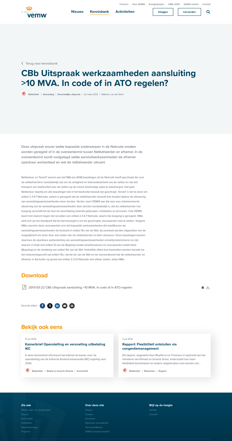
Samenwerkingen (29, 427)
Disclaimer (90, 418)
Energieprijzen (156, 4)
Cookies (89, 414)
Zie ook (26, 405)
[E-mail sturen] (64, 306)
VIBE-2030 (174, 4)
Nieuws (77, 11)
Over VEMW (138, 4)
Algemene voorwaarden (97, 423)
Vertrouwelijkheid (93, 427)
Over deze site (94, 405)
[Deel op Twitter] (50, 306)
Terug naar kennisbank (41, 63)
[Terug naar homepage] (37, 12)
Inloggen (163, 12)
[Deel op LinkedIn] (57, 306)
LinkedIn (153, 414)
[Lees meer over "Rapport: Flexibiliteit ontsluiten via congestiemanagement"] (165, 355)
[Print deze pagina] (72, 306)
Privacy (88, 410)
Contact (206, 4)
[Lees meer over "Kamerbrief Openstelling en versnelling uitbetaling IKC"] (67, 355)
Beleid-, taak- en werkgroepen (36, 410)
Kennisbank (99, 11)
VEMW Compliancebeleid (97, 431)
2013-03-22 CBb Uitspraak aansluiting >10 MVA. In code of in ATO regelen (76, 289)
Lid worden (189, 12)
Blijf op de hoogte (161, 405)
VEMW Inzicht (191, 4)
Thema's (123, 4)
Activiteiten (125, 11)
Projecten (26, 431)
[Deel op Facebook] (42, 306)
